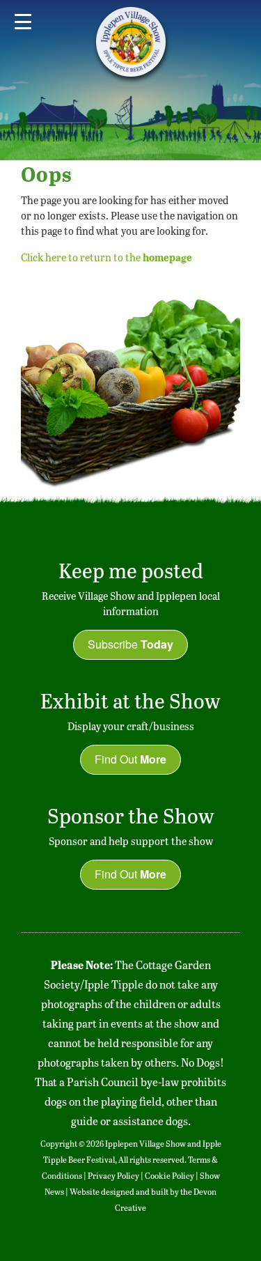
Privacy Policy (113, 1175)
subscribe (130, 644)
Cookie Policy (169, 1175)
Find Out (130, 759)
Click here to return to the (106, 257)
